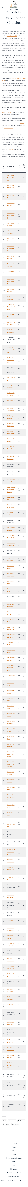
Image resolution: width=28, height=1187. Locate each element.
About (14, 1147)
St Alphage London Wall (10, 281)
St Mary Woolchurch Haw (10, 797)
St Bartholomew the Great (10, 350)
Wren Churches (8, 128)
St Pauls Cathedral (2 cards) (11, 1065)
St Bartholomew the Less (10, 360)
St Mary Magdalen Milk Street (10, 754)
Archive (14, 1143)
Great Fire (11, 149)
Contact (14, 1154)
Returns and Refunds (14, 1173)
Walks (14, 1162)
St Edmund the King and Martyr (11, 489)
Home (14, 1140)
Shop (14, 1151)
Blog (14, 1165)
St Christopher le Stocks (11, 449)
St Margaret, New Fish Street (11, 667)
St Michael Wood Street (10, 869)
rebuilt (22, 123)
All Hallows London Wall (10, 215)
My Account (14, 1169)
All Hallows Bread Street (10, 187)
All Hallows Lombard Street (11, 205)
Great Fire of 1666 (12, 36)
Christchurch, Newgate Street (10, 248)
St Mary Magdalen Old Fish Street (11, 764)
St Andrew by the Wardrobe (11, 306)
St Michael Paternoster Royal (11, 852)
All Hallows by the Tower (10, 177)
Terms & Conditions (14, 1176)
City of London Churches (14, 1158)
